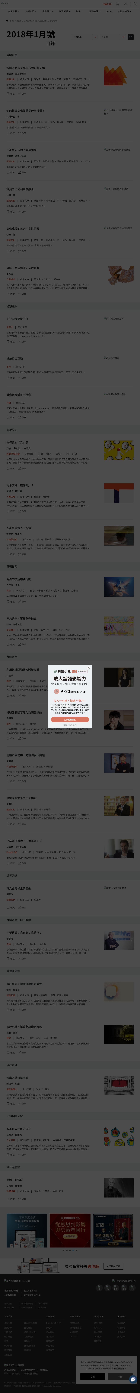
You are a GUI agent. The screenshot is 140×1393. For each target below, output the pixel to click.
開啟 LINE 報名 (70, 725)
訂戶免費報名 (70, 719)
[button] (89, 667)
